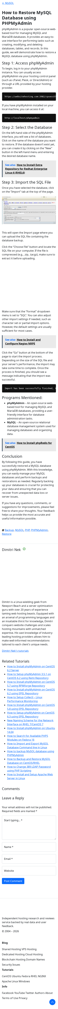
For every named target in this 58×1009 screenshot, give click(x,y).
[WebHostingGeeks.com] (9, 911)
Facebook (8, 993)
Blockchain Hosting (13, 959)
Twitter (29, 993)
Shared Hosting (11, 949)
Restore (6, 534)
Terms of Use (10, 998)
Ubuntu (16, 976)
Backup (9, 530)
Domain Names (35, 959)
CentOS (6, 976)
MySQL (19, 530)
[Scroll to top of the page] (52, 1002)
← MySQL (8, 3)
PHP (27, 530)
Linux (15, 981)
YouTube (19, 993)
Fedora (26, 976)
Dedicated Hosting (13, 954)
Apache (6, 981)
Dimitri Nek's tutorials (15, 651)
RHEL (34, 976)
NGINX (42, 976)
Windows (24, 981)
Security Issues (11, 964)
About (49, 993)
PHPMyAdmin (39, 530)
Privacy (23, 998)
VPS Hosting (29, 949)
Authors (40, 993)
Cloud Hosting (34, 954)
